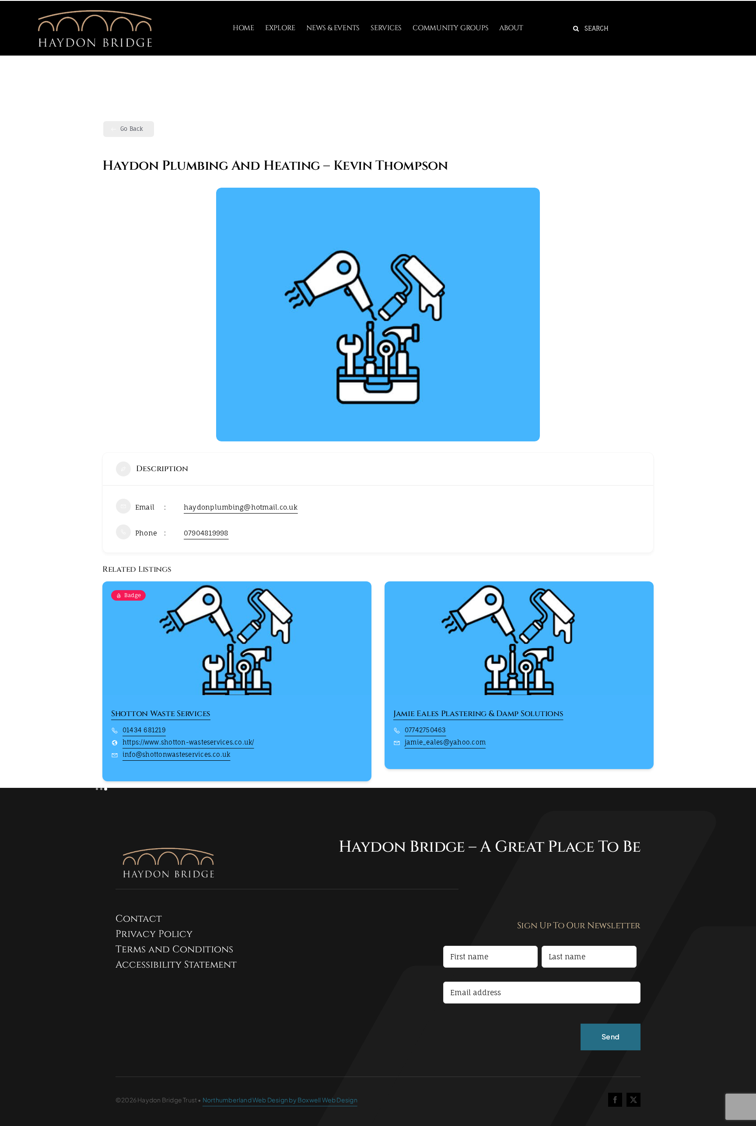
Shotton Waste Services (160, 713)
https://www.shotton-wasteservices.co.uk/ (188, 742)
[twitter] (633, 1100)
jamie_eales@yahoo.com (445, 742)
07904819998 (206, 533)
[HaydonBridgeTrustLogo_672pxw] (94, 4)
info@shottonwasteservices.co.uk (176, 754)
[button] (109, 684)
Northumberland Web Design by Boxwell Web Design (280, 1100)
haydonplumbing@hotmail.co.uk (241, 507)
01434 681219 (144, 730)
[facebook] (615, 1100)
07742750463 (425, 730)
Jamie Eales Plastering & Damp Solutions (478, 713)
